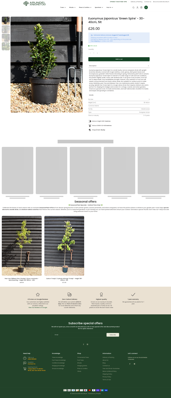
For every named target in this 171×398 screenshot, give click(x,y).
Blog (104, 363)
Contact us (106, 366)
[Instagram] (87, 344)
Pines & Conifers (82, 368)
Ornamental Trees (83, 357)
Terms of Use (107, 380)
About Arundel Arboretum (161, 2)
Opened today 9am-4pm (118, 2)
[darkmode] (146, 7)
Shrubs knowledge (58, 368)
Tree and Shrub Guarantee (111, 368)
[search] (133, 7)
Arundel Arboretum (81, 393)
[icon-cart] (141, 7)
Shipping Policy (107, 374)
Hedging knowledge (58, 366)
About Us (105, 360)
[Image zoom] (47, 65)
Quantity (91, 49)
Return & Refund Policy (110, 371)
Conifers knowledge (58, 363)
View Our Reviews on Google (37, 307)
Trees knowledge (57, 357)
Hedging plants (82, 366)
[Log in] (137, 7)
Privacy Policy (107, 377)
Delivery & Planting (136, 2)
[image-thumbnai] (6, 21)
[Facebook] (84, 344)
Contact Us (147, 2)
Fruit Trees (80, 360)
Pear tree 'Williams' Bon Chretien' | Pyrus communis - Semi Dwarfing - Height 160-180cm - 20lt (22, 279)
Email (56, 335)
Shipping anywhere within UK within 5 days (104, 37)
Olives (79, 371)
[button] (119, 59)
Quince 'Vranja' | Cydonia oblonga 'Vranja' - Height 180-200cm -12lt (64, 279)
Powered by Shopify (94, 393)
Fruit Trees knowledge (59, 360)
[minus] (90, 53)
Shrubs (79, 363)
